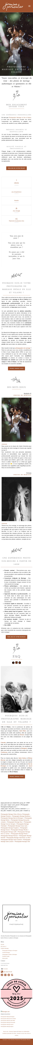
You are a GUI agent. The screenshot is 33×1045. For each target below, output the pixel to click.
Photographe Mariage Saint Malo (8, 1020)
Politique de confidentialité (23, 1031)
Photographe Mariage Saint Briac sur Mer (18, 837)
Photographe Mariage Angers (7, 1026)
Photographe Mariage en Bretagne (9, 950)
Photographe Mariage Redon (19, 833)
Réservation (5, 958)
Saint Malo (22, 731)
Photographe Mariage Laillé (8, 831)
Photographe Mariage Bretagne (7, 1016)
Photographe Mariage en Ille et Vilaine (20, 117)
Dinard (22, 734)
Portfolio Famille (5, 956)
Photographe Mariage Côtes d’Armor (11, 814)
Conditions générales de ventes (9, 1033)
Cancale (3, 742)
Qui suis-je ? (3, 946)
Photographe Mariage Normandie (8, 1022)
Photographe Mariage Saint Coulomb (11, 839)
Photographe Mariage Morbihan (21, 816)
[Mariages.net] (5, 1011)
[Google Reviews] (12, 975)
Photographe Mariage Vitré (22, 841)
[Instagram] (5, 975)
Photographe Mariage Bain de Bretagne (12, 818)
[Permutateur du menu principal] (29, 6)
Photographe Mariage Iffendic (19, 829)
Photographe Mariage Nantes (7, 1024)
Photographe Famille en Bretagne (9, 954)
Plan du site (5, 1031)
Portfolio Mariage (6, 952)
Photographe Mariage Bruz (15, 822)
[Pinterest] (9, 975)
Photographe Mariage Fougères (10, 828)
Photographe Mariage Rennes (9, 835)
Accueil (2, 944)
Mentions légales (13, 1031)
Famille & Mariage (5, 948)
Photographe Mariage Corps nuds (17, 826)
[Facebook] (2, 975)
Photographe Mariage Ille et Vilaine (8, 1018)
